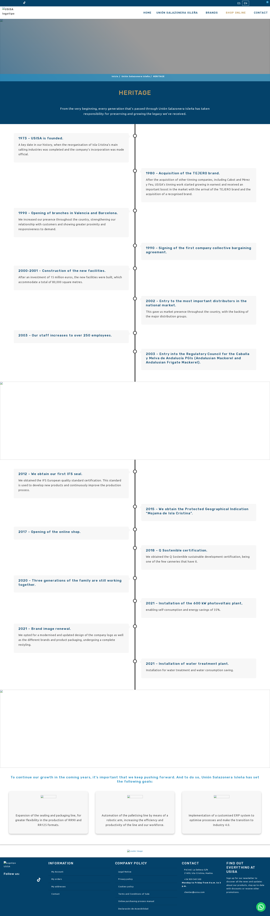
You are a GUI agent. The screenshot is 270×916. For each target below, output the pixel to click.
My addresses (58, 886)
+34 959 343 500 (192, 879)
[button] (261, 907)
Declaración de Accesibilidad (133, 909)
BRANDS (212, 12)
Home (147, 12)
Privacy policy (125, 879)
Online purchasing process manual (136, 901)
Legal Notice (124, 872)
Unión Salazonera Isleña (177, 12)
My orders (56, 879)
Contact (261, 12)
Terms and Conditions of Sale (134, 894)
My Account (57, 872)
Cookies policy (126, 886)
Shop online (236, 12)
